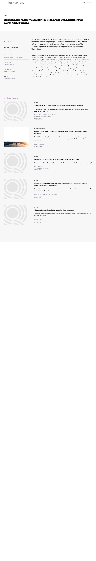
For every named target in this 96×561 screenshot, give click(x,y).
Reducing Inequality (9, 71)
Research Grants (9, 64)
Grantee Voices (39, 128)
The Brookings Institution (41, 168)
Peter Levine (37, 194)
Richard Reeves (38, 166)
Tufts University (38, 196)
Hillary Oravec (38, 219)
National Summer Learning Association (45, 221)
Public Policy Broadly (10, 78)
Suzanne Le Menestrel (51, 114)
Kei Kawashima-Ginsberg (51, 194)
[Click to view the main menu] (5, 3)
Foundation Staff (39, 144)
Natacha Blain (38, 114)
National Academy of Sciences (42, 116)
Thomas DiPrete (8, 50)
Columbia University (19, 50)
